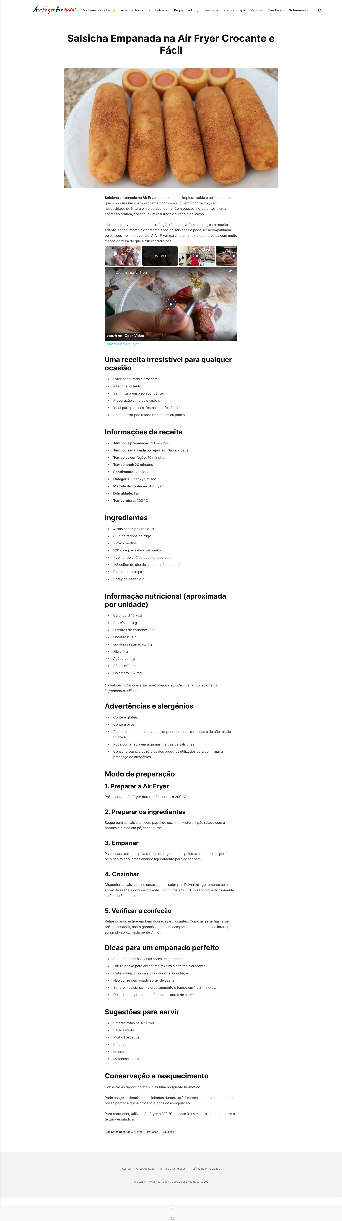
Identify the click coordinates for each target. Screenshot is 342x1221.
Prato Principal (235, 10)
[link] (110, 272)
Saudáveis (276, 10)
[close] (172, 1207)
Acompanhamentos (135, 10)
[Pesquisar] (320, 10)
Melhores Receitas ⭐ (99, 10)
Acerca (126, 1168)
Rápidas (257, 10)
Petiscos (211, 10)
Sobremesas (298, 10)
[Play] (196, 255)
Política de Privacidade (205, 1168)
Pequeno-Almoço (187, 10)
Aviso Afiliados (145, 1168)
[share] (230, 271)
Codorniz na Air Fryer (131, 272)
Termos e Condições (172, 1168)
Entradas (162, 10)
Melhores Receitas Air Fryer (124, 1131)
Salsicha (168, 1131)
